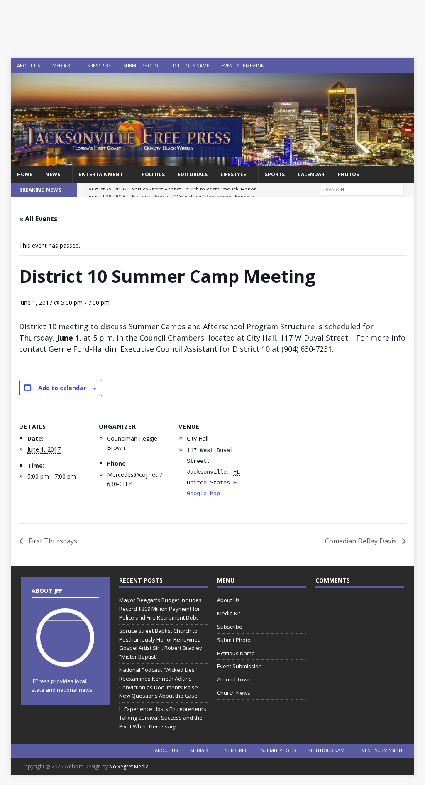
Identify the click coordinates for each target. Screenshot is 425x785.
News (52, 174)
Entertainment (101, 174)
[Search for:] (362, 189)
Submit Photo (140, 65)
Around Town (234, 679)
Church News (233, 692)
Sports (275, 174)
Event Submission (243, 65)
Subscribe (99, 65)
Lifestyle (233, 174)
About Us (28, 65)
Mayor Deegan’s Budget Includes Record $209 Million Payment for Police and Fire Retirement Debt (160, 608)
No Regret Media (129, 766)
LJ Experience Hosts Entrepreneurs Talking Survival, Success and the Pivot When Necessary (162, 717)
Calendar (311, 174)
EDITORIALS (193, 174)
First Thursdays (52, 541)
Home (24, 174)
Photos (348, 174)
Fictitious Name (190, 65)
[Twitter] (390, 65)
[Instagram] (358, 65)
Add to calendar (62, 388)
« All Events (38, 218)
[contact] (342, 65)
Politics (153, 174)
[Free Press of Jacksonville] (213, 161)
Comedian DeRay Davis (361, 541)
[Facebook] (374, 65)
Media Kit (63, 65)
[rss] (407, 65)
